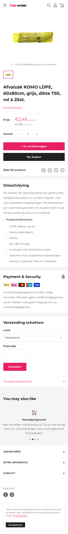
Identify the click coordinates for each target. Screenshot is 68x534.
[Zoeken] (49, 5)
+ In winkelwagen (34, 146)
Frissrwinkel (13, 107)
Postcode (9, 346)
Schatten (14, 366)
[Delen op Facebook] (43, 170)
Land (6, 330)
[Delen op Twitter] (56, 170)
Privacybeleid (20, 515)
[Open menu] (5, 5)
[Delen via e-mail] (62, 170)
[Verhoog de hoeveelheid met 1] (36, 134)
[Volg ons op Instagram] (12, 494)
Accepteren (15, 524)
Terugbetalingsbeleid (17, 381)
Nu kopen (34, 157)
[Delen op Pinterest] (50, 170)
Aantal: (8, 133)
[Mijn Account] (55, 5)
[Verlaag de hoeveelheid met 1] (18, 134)
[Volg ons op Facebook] (5, 494)
